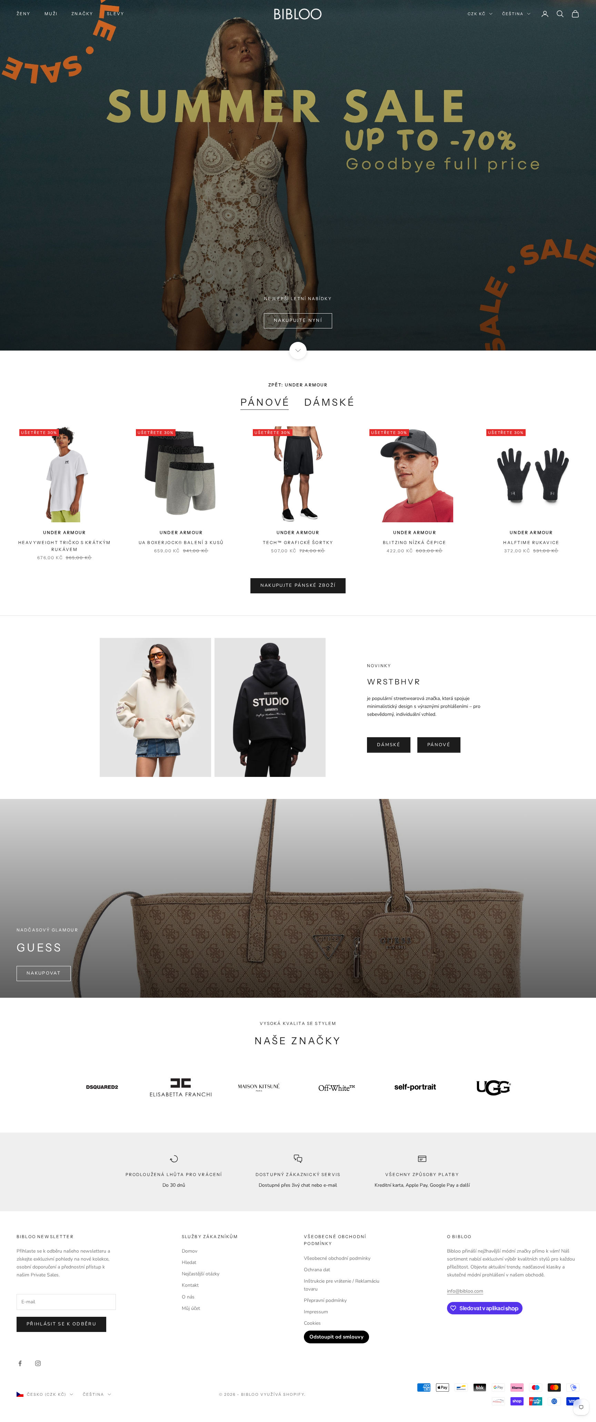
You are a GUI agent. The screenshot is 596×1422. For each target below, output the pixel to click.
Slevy (115, 13)
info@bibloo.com (465, 1291)
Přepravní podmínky (325, 1300)
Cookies (312, 1323)
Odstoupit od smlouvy (336, 1336)
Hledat (189, 1262)
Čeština (513, 13)
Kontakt (190, 1285)
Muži (51, 13)
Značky (82, 13)
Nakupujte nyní (298, 320)
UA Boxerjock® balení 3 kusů (181, 542)
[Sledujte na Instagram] (37, 1363)
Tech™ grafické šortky (298, 542)
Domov (189, 1251)
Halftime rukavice (531, 542)
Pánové (265, 402)
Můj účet (191, 1308)
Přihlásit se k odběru (61, 1324)
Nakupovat (44, 973)
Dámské (330, 402)
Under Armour (64, 532)
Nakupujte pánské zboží (298, 585)
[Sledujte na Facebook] (20, 1363)
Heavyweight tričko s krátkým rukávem (64, 546)
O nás (188, 1297)
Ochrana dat (317, 1269)
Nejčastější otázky (200, 1274)
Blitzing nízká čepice (414, 542)
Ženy (24, 13)
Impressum (316, 1312)
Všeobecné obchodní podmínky (337, 1258)
